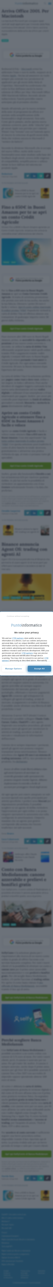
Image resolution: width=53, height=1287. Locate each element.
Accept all (39, 669)
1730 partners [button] (18, 638)
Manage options (13, 669)
